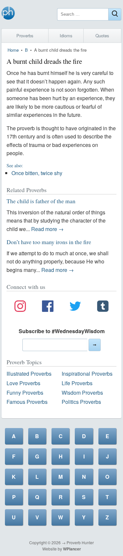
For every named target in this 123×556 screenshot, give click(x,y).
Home (13, 50)
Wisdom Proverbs (82, 392)
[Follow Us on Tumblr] (103, 307)
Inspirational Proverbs (87, 373)
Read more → (47, 229)
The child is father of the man (41, 201)
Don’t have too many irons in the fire (49, 242)
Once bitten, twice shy (36, 173)
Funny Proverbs (25, 392)
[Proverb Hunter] (8, 14)
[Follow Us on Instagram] (20, 307)
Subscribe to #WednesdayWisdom (62, 331)
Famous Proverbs (27, 401)
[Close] (114, 14)
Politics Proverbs (81, 401)
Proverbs (24, 35)
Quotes (102, 35)
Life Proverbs (77, 383)
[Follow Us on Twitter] (75, 307)
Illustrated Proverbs (29, 373)
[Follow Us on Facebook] (47, 307)
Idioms (66, 35)
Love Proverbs (23, 383)
